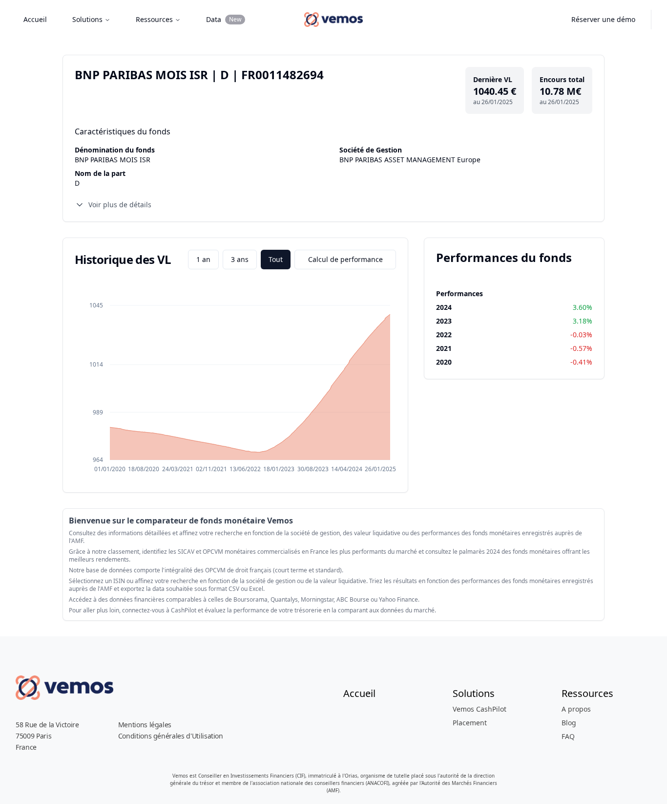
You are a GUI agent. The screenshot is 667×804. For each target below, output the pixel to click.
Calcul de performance (345, 259)
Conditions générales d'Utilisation (170, 735)
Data (223, 19)
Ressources (154, 19)
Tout (276, 259)
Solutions (87, 19)
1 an (203, 259)
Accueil (35, 19)
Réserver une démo (603, 19)
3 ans (240, 259)
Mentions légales (144, 724)
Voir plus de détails (119, 204)
